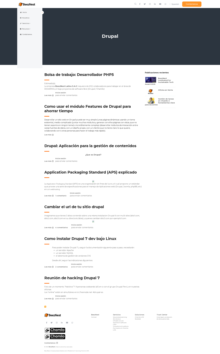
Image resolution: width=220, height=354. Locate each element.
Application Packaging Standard (59, 184)
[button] (29, 23)
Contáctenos (192, 4)
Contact (94, 317)
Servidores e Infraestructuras (118, 320)
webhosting (55, 189)
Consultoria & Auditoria (120, 326)
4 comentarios (61, 228)
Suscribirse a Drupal (45, 307)
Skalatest (138, 319)
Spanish (175, 4)
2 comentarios (61, 267)
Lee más (49, 95)
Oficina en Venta (165, 90)
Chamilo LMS (139, 317)
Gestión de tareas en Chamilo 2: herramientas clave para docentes (160, 102)
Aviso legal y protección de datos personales (164, 318)
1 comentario (60, 196)
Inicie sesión (60, 93)
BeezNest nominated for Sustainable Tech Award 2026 (159, 81)
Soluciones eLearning (120, 317)
